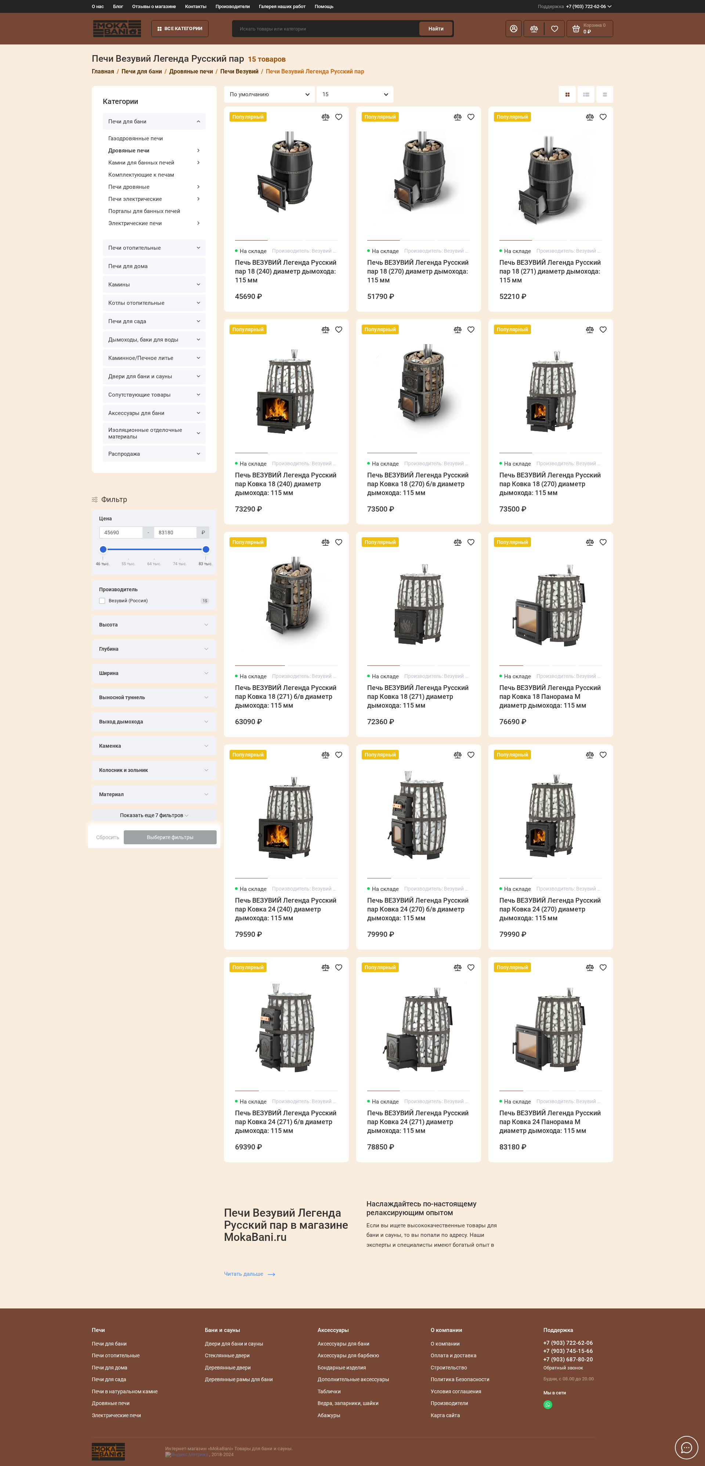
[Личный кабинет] (514, 28)
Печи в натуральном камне (125, 1391)
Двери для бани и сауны (140, 376)
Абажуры (329, 1415)
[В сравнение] (325, 117)
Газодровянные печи (135, 138)
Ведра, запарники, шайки (348, 1403)
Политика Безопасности (460, 1379)
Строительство (449, 1368)
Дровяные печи (128, 150)
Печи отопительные (134, 248)
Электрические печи (135, 223)
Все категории (183, 28)
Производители (233, 6)
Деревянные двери (228, 1368)
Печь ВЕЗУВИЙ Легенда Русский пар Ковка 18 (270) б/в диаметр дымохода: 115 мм (418, 484)
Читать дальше (244, 1274)
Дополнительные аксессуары (353, 1379)
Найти (436, 29)
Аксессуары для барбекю (348, 1355)
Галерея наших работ (282, 6)
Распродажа (124, 454)
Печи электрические (135, 199)
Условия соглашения (456, 1391)
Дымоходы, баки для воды (143, 339)
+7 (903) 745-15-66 (568, 1351)
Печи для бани (127, 121)
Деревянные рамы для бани (239, 1379)
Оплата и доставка (454, 1355)
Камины (119, 284)
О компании (445, 1344)
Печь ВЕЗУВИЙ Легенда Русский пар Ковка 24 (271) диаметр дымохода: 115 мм (418, 1121)
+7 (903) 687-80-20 (568, 1359)
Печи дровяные (128, 187)
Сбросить (107, 837)
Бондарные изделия (342, 1368)
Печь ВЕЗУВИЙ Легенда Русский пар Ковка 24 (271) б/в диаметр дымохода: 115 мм (285, 1121)
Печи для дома (128, 266)
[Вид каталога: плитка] (567, 94)
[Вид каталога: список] (586, 94)
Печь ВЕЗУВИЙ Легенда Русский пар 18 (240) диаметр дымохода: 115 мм (285, 271)
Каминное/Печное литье (140, 358)
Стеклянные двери (227, 1355)
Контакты (195, 6)
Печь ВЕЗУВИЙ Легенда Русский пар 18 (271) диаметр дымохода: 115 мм (550, 271)
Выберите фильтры (170, 837)
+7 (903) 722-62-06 (572, 6)
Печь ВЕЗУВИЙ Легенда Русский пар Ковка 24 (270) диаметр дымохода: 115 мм (550, 909)
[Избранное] (554, 28)
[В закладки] (338, 117)
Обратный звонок (563, 1368)
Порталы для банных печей (144, 211)
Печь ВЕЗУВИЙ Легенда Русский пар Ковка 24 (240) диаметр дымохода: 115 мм (285, 909)
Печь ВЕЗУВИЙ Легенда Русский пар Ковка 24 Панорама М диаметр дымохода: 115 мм (550, 1121)
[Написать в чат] (687, 1448)
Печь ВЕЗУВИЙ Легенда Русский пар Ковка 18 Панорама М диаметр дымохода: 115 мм (550, 696)
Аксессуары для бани (136, 413)
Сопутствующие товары (139, 394)
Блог (118, 6)
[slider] (103, 549)
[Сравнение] (534, 28)
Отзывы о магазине (154, 6)
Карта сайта (445, 1415)
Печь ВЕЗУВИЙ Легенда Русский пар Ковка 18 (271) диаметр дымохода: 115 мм (418, 696)
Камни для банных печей (141, 162)
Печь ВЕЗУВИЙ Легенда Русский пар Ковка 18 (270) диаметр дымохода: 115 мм (550, 484)
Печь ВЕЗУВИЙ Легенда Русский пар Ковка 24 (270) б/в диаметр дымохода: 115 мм (418, 909)
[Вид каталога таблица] (604, 94)
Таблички (329, 1391)
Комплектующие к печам (141, 174)
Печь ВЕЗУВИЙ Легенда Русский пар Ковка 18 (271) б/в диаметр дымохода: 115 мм (285, 696)
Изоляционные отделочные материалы (145, 433)
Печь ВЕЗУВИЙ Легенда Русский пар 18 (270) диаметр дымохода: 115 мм (418, 271)
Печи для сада (127, 321)
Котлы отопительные (136, 303)
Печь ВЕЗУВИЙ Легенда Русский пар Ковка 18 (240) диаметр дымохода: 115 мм (285, 484)
